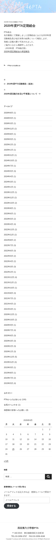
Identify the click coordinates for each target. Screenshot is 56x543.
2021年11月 (9, 282)
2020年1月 (8, 351)
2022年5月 (8, 256)
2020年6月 (8, 335)
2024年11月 (9, 155)
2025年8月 (8, 134)
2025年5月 (8, 139)
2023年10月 (9, 203)
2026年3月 (8, 123)
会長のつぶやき (11, 405)
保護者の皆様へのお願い (14, 410)
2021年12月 (9, 277)
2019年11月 (9, 362)
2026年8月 (8, 113)
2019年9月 (8, 367)
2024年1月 (8, 187)
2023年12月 (9, 192)
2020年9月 (8, 325)
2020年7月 (8, 330)
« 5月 (6, 461)
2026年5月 (8, 118)
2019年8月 (8, 373)
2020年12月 (9, 314)
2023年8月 (8, 208)
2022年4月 (8, 261)
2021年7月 (8, 298)
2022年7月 (8, 245)
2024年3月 (8, 182)
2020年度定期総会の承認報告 (17, 51)
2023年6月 (8, 213)
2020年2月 (8, 346)
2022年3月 (8, 266)
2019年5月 (8, 383)
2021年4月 (8, 304)
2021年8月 (8, 293)
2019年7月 (8, 378)
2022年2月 (8, 272)
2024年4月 (8, 176)
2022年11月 (9, 235)
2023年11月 (9, 197)
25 (13, 449)
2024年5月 (8, 171)
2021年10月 (9, 288)
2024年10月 (9, 160)
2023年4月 (8, 224)
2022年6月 (8, 251)
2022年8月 (8, 240)
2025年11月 (9, 129)
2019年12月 (9, 357)
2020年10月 (9, 320)
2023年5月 (8, 219)
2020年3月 (8, 341)
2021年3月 (8, 309)
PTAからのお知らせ (14, 65)
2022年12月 (9, 229)
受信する (11, 506)
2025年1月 (8, 150)
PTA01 (20, 22)
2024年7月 (8, 166)
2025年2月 (8, 144)
